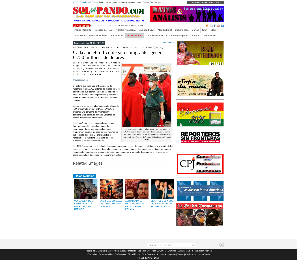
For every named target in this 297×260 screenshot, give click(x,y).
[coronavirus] (199, 225)
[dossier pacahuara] (200, 65)
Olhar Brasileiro (154, 35)
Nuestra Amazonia (126, 30)
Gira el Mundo (134, 35)
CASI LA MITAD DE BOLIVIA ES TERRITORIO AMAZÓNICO (118, 26)
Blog (213, 30)
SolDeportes (117, 35)
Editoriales (80, 35)
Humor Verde (204, 254)
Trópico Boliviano (93, 251)
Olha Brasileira (148, 254)
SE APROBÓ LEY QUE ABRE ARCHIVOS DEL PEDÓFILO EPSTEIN (162, 204)
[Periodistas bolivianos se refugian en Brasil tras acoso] (200, 200)
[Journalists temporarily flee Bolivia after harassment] (200, 173)
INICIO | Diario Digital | (82, 2)
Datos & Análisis (98, 35)
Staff (204, 30)
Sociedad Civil (146, 30)
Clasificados (209, 35)
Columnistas (182, 30)
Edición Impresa (204, 251)
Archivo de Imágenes (177, 35)
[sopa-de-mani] (200, 95)
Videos (195, 35)
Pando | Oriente (82, 30)
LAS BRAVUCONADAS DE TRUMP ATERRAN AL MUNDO (111, 204)
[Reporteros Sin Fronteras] (200, 147)
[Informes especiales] (187, 21)
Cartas (195, 30)
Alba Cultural (164, 30)
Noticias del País (103, 30)
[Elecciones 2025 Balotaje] (200, 126)
